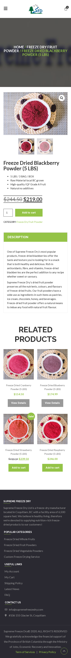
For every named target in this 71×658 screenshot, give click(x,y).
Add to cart (29, 212)
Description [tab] (18, 237)
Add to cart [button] (19, 467)
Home (19, 47)
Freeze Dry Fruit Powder (30, 49)
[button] (62, 98)
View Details (18, 402)
